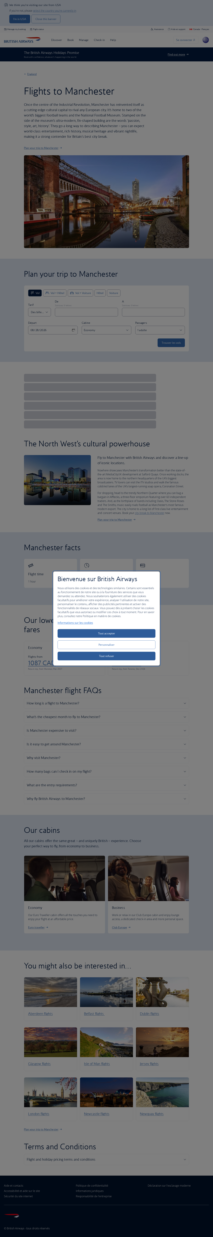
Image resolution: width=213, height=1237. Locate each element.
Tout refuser (106, 656)
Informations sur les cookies (75, 623)
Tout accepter (106, 633)
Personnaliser (107, 644)
